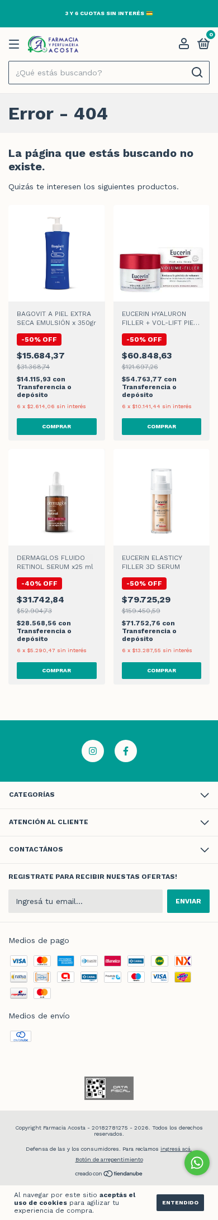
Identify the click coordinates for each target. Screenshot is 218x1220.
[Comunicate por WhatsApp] (197, 1162)
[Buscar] (196, 73)
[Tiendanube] (109, 1174)
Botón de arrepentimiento (109, 1159)
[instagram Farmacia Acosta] (93, 751)
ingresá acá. (176, 1149)
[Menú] (15, 44)
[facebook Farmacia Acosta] (126, 751)
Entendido (180, 1202)
